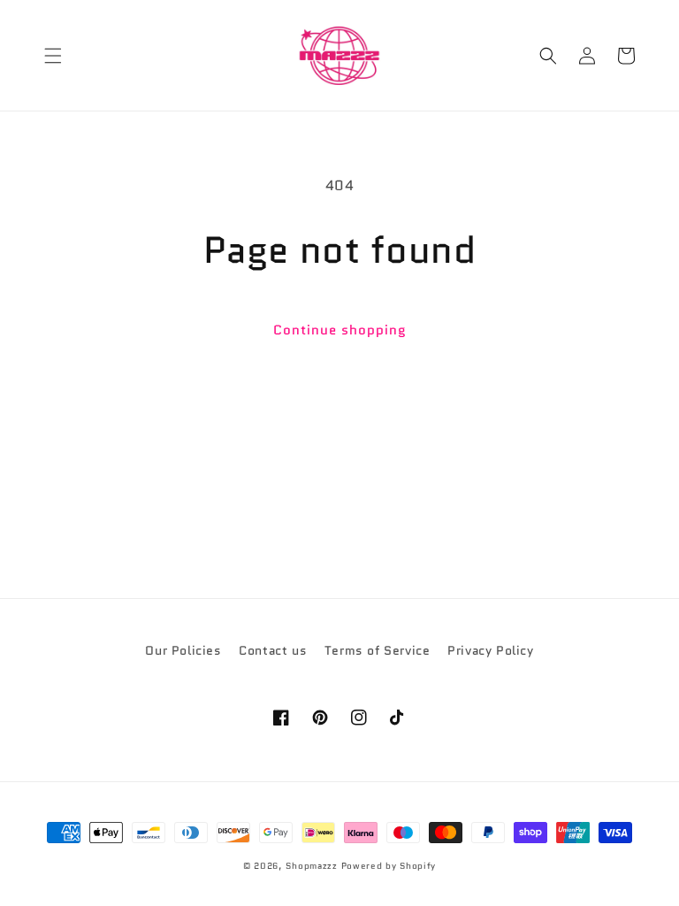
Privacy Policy (490, 650)
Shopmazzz (311, 865)
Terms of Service (377, 650)
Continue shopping (340, 330)
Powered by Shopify (389, 865)
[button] (53, 55)
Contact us (273, 650)
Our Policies (183, 650)
